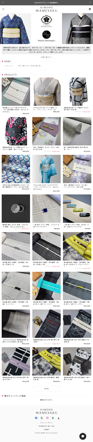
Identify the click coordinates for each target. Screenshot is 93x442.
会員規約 (46, 429)
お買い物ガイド (46, 57)
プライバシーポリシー (46, 423)
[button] (3, 9)
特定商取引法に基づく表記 (46, 426)
